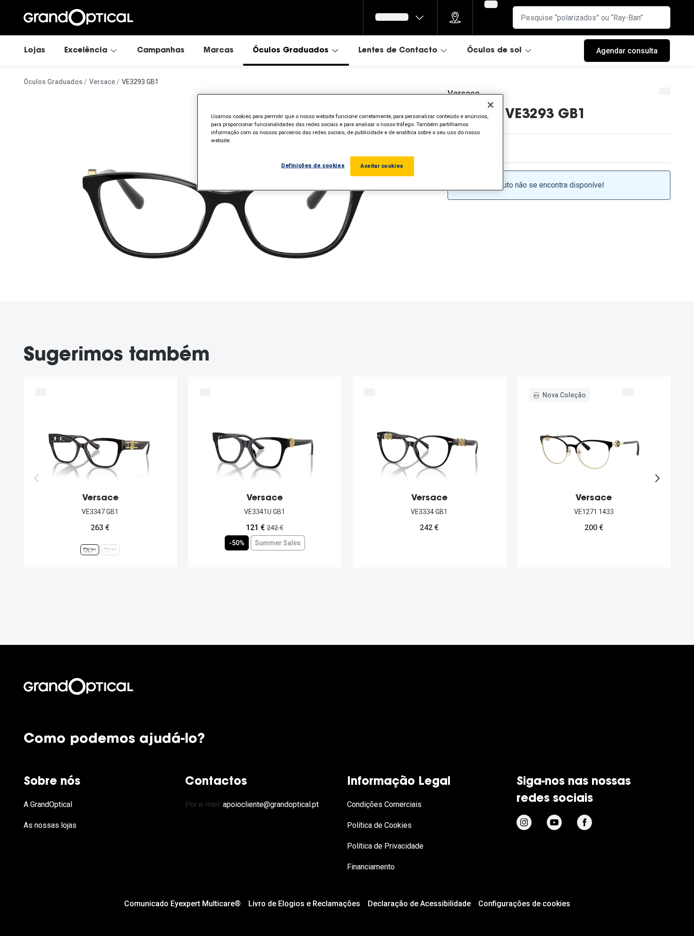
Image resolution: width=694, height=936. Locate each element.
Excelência (85, 50)
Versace (102, 82)
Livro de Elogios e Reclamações (304, 903)
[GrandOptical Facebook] (584, 822)
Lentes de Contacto (397, 50)
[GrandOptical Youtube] (554, 822)
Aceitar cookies (382, 166)
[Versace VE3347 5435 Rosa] (110, 549)
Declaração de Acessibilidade (419, 903)
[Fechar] (490, 104)
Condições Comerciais (384, 804)
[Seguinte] (657, 478)
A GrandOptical (48, 804)
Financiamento (371, 866)
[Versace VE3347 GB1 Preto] (89, 549)
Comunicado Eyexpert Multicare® (182, 903)
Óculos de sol (494, 50)
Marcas (218, 50)
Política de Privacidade (385, 846)
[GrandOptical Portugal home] (94, 686)
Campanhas (161, 50)
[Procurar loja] (455, 17)
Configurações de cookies (524, 903)
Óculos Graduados (291, 50)
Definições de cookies (313, 165)
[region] (350, 142)
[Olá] (400, 17)
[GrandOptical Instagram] (524, 822)
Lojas (34, 50)
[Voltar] (37, 478)
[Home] (78, 17)
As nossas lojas (50, 825)
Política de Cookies (379, 825)
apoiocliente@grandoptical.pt (271, 804)
